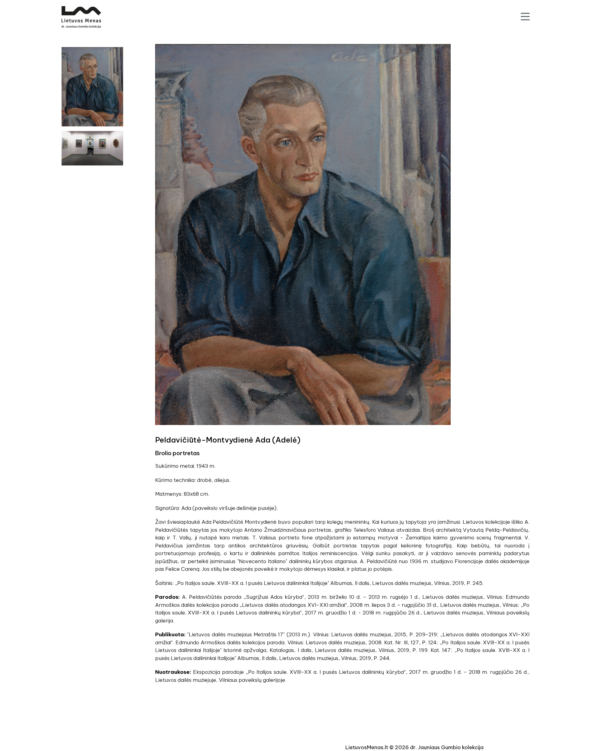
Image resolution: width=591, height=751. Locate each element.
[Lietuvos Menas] (81, 17)
